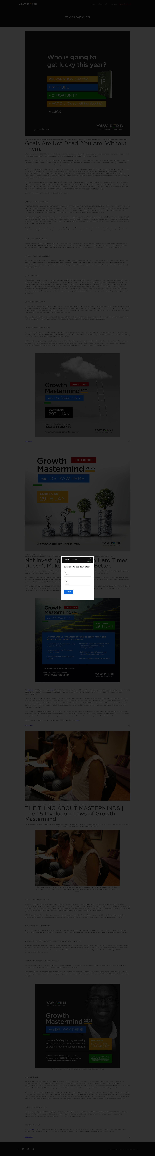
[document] (77, 578)
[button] (91, 559)
